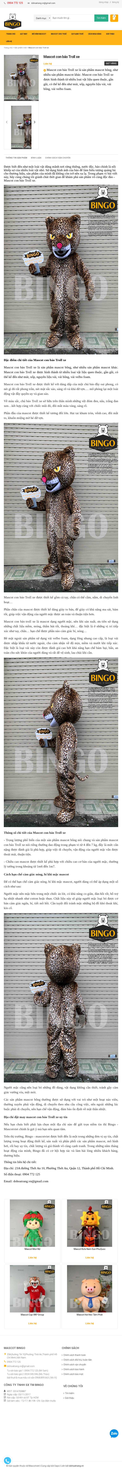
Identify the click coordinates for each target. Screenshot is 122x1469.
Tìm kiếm (69, 1393)
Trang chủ (8, 48)
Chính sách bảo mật (73, 1374)
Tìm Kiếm (101, 18)
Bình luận (36, 158)
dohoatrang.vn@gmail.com (43, 3)
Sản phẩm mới (20, 48)
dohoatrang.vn (76, 1466)
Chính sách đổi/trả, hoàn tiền (77, 1360)
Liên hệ (48, 63)
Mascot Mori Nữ (32, 1249)
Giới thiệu (69, 1398)
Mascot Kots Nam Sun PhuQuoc (89, 1249)
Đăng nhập (103, 2)
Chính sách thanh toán (74, 1355)
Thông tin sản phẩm (16, 158)
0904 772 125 (14, 1362)
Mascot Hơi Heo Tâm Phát (90, 1314)
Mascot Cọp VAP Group (32, 1314)
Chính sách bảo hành (73, 1369)
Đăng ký (115, 2)
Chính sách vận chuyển (57, 158)
